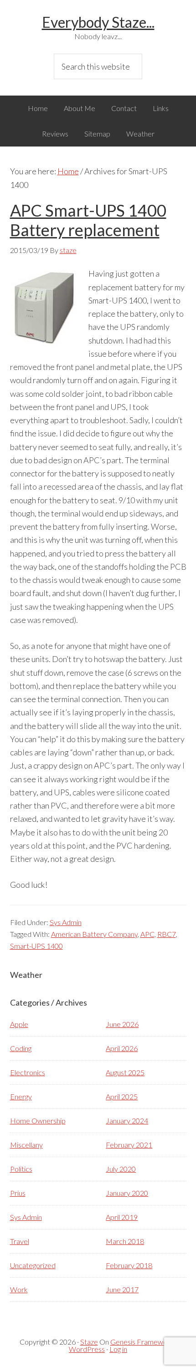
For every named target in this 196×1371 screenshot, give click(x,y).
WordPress (87, 1349)
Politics (21, 1168)
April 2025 (122, 1096)
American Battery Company (94, 934)
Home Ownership (38, 1120)
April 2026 (122, 1048)
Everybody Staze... (98, 22)
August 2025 (125, 1072)
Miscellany (26, 1144)
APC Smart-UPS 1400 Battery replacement (88, 220)
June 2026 (122, 1024)
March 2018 (125, 1241)
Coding (20, 1048)
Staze (89, 1341)
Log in (118, 1349)
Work (19, 1289)
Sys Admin (66, 922)
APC (147, 934)
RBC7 (166, 934)
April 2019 (122, 1217)
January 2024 (127, 1120)
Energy (21, 1096)
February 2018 (129, 1265)
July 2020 (121, 1168)
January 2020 (127, 1193)
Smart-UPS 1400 (36, 945)
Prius (18, 1193)
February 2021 (129, 1144)
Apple (19, 1024)
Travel (19, 1241)
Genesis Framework (142, 1341)
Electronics (27, 1072)
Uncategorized (33, 1265)
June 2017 (122, 1289)
